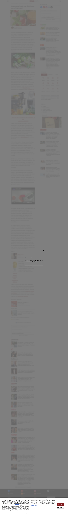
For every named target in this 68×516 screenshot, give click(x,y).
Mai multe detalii (17, 504)
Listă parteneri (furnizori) (34, 505)
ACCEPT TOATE (60, 504)
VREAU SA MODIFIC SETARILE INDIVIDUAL (60, 508)
